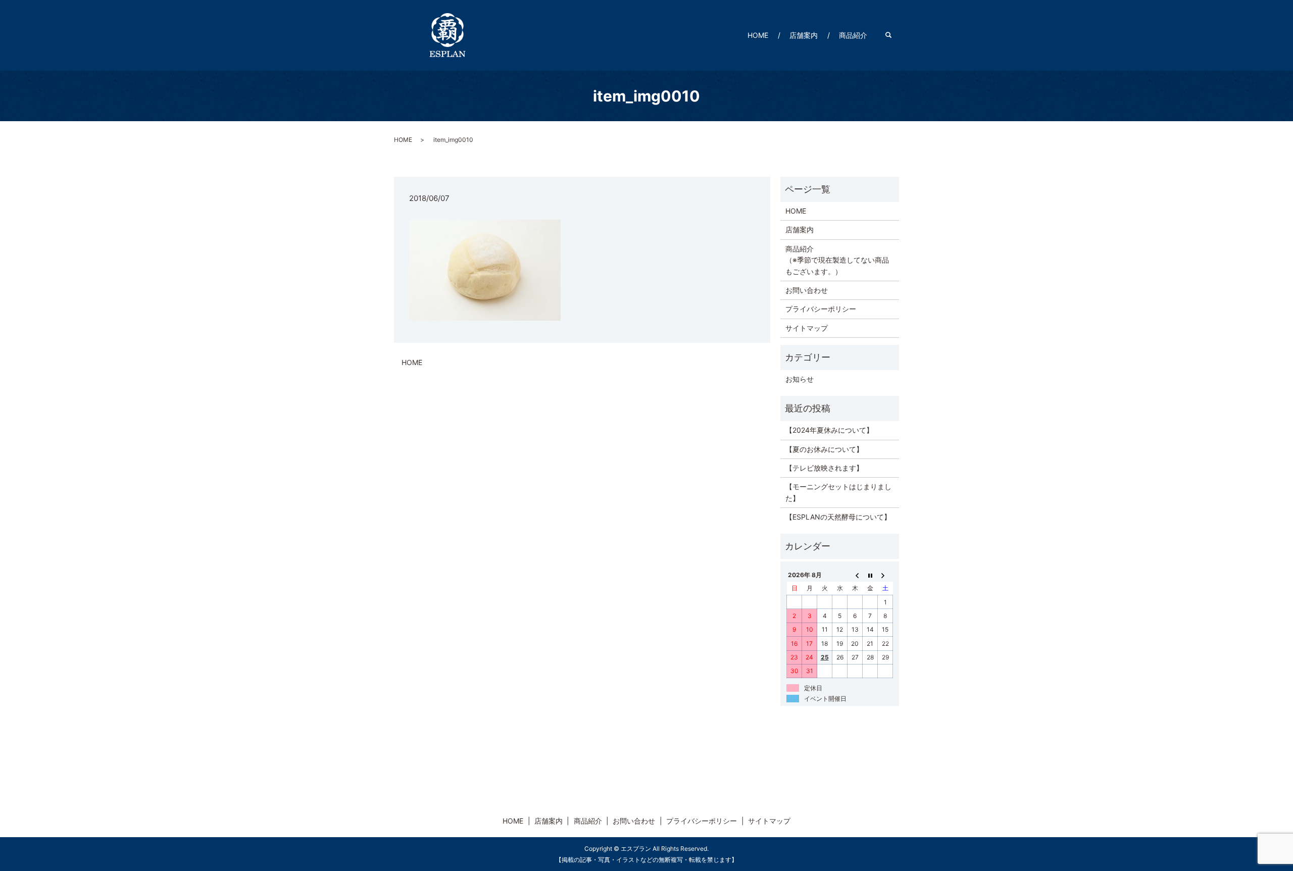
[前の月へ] (855, 574)
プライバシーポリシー (820, 308)
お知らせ (799, 379)
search (893, 35)
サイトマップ (806, 328)
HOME (758, 35)
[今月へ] (870, 574)
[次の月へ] (885, 574)
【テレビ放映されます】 (824, 468)
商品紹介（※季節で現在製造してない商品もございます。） (837, 260)
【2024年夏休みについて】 (829, 430)
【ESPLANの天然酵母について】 (838, 517)
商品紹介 (853, 35)
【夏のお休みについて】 (824, 449)
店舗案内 (803, 35)
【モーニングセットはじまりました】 (838, 492)
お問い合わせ (806, 290)
